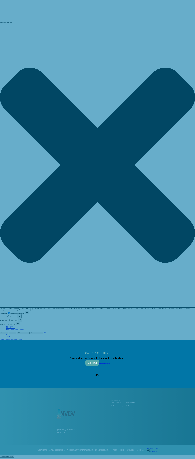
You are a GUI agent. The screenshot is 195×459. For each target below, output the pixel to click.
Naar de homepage (104, 363)
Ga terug (92, 362)
